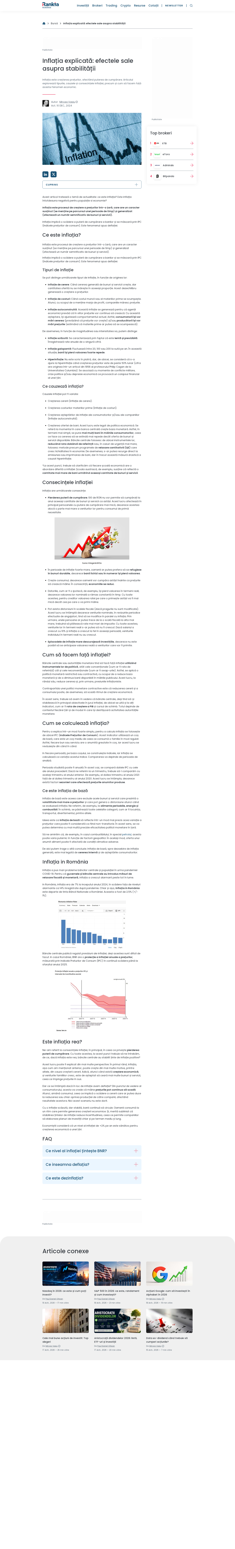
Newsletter (174, 5)
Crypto (125, 5)
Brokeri (97, 5)
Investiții (83, 5)
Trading (111, 5)
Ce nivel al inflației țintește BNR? (76, 1151)
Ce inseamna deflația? (67, 1164)
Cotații (153, 5)
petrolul (126, 834)
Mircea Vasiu (67, 102)
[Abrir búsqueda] (191, 5)
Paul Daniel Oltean (54, 1299)
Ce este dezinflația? (64, 1178)
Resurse (139, 5)
